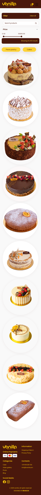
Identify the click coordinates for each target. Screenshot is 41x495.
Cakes (29, 49)
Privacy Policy (26, 453)
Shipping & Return (28, 450)
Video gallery (7, 467)
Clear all (33, 16)
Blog (4, 473)
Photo (5, 470)
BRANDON (26, 491)
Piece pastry (11, 49)
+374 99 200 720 (27, 465)
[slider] (3, 36)
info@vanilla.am (27, 467)
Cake (4, 465)
